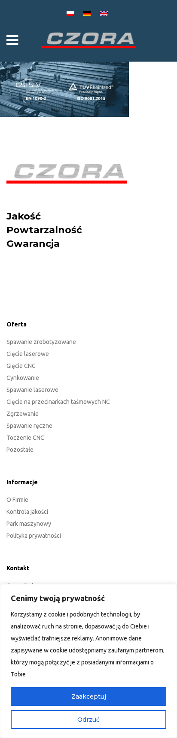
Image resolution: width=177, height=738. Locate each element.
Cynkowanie (22, 377)
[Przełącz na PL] (72, 13)
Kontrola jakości (27, 511)
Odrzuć (88, 719)
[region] (88, 661)
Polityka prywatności (33, 535)
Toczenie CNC (25, 437)
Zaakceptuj (88, 696)
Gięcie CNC (21, 365)
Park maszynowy (28, 523)
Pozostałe (20, 449)
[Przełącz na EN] (105, 13)
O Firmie (17, 499)
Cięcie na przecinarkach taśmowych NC (58, 401)
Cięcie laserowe (27, 353)
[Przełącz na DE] (88, 13)
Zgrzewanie (22, 413)
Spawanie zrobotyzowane (41, 341)
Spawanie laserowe (32, 389)
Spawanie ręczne (29, 425)
